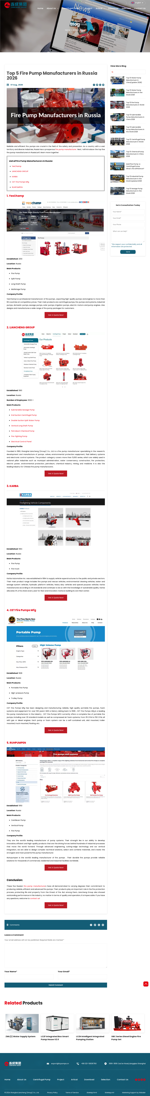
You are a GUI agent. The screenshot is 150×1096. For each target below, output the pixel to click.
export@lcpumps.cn (60, 1063)
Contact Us (122, 1079)
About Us (21, 1079)
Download (89, 1079)
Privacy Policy (52, 1092)
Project (60, 1079)
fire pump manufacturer (65, 149)
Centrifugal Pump (41, 1079)
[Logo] (16, 4)
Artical (74, 1079)
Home (67, 30)
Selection (105, 1079)
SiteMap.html (92, 1092)
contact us (34, 898)
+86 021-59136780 (89, 1063)
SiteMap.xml (109, 1092)
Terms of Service (72, 1092)
